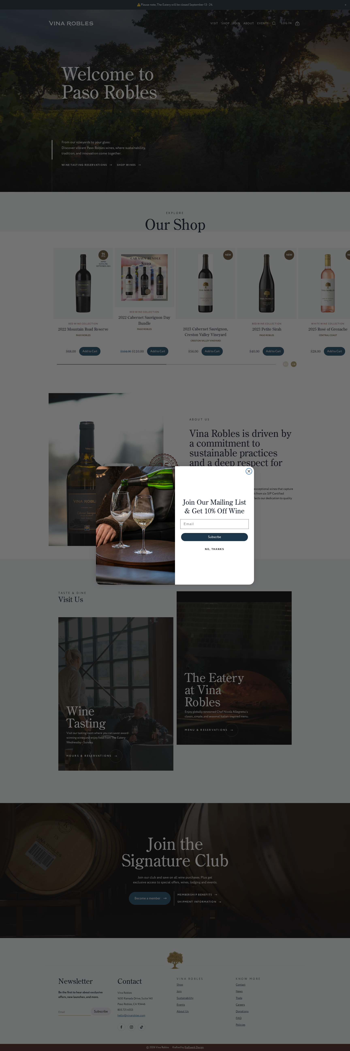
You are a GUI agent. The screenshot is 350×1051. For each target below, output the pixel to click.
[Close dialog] (249, 471)
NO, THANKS (214, 549)
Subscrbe (214, 537)
